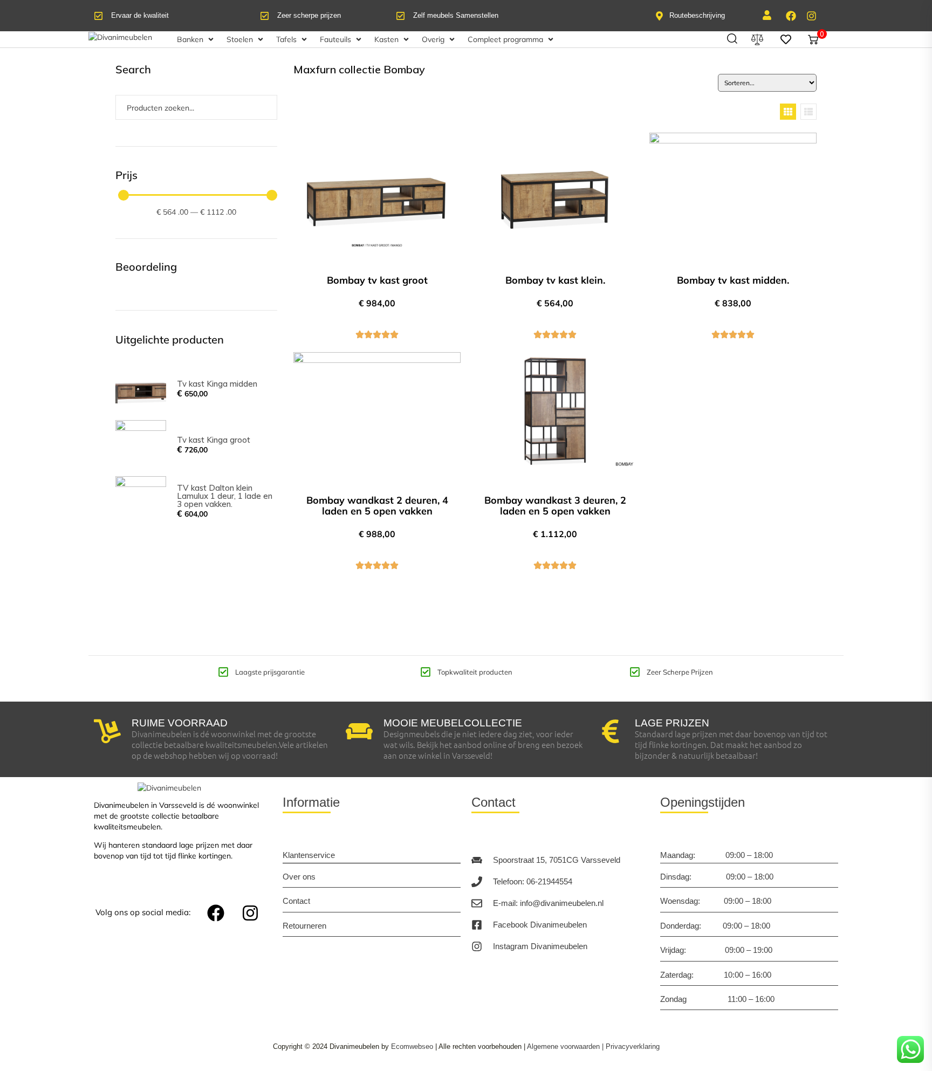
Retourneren (304, 925)
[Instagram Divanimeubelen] (476, 946)
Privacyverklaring (633, 1046)
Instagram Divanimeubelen (540, 946)
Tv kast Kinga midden (217, 384)
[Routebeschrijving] (659, 15)
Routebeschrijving (697, 15)
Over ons (299, 876)
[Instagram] (811, 15)
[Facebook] (790, 15)
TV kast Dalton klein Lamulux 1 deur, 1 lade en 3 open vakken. (224, 496)
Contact (296, 900)
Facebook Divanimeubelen (540, 924)
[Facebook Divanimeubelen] (476, 924)
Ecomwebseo (412, 1046)
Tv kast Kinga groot (213, 440)
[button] (196, 39)
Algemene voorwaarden (563, 1046)
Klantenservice (309, 855)
